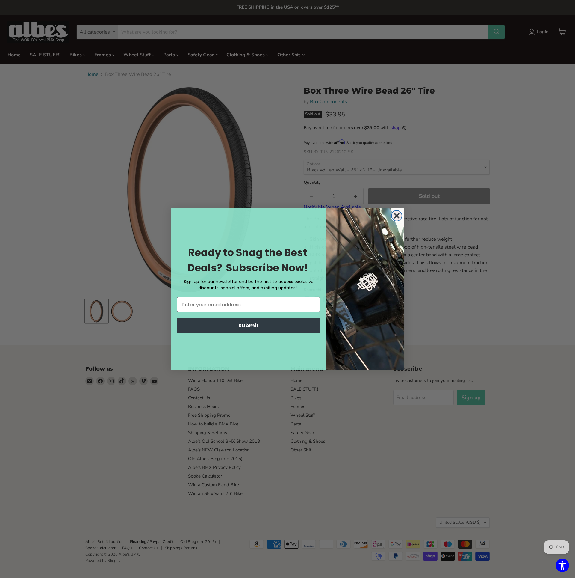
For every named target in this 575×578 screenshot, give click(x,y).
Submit (248, 325)
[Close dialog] (396, 215)
